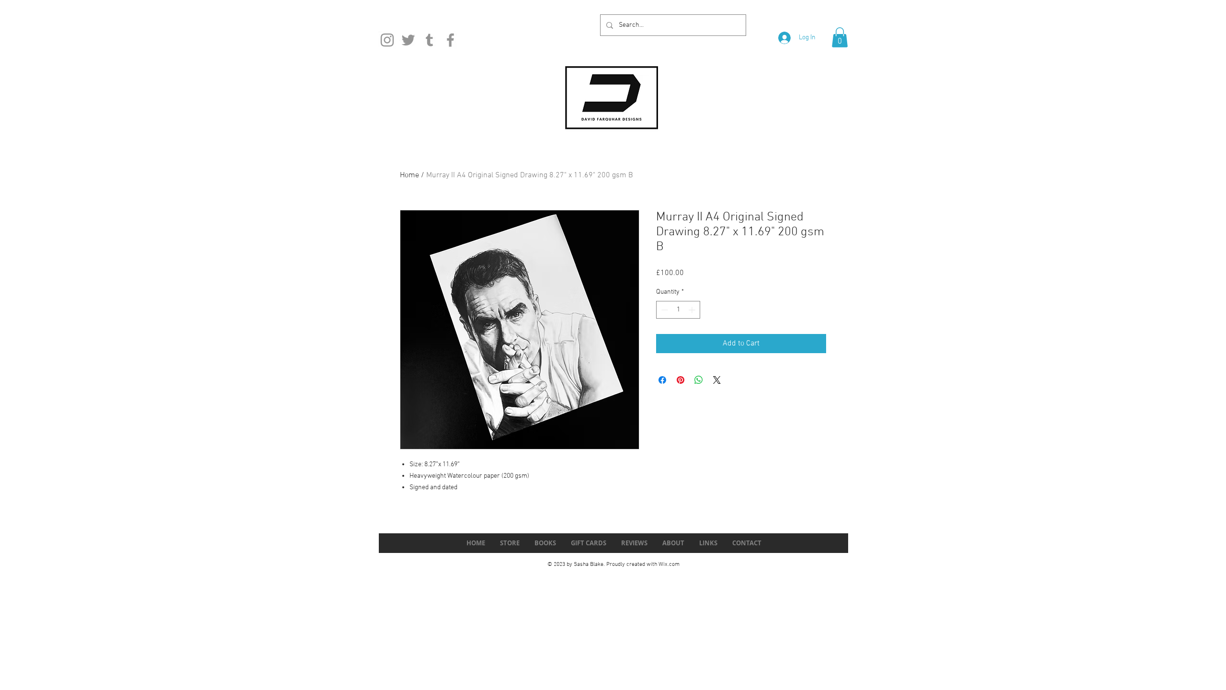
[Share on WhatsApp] (698, 380)
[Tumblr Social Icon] (429, 40)
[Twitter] (408, 40)
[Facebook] (450, 40)
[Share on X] (717, 380)
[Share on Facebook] (662, 380)
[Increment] (693, 309)
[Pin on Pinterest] (680, 380)
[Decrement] (664, 309)
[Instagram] (387, 40)
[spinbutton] (678, 309)
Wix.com (669, 564)
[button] (839, 37)
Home (409, 175)
